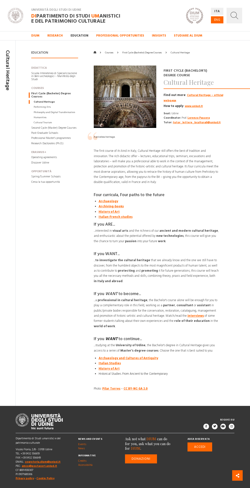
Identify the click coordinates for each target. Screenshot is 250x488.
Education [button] (79, 35)
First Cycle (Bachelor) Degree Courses (51, 95)
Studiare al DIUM (188, 35)
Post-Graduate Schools (44, 133)
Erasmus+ (38, 152)
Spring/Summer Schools (46, 177)
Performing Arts (42, 107)
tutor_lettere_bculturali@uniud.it (197, 122)
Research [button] (55, 35)
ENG (217, 20)
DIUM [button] (35, 35)
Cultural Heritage (44, 102)
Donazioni (141, 459)
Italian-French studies (116, 217)
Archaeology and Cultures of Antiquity (128, 358)
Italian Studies (110, 363)
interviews (196, 316)
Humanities (40, 117)
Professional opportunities (120, 35)
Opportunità (41, 171)
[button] (234, 15)
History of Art (109, 212)
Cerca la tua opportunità (45, 182)
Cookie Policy (45, 478)
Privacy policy (25, 478)
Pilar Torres (111, 388)
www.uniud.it (194, 106)
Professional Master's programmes (51, 138)
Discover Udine (40, 163)
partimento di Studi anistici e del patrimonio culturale (75, 18)
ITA (217, 11)
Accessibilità (85, 465)
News (81, 449)
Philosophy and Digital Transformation (54, 112)
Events (82, 445)
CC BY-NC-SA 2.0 (136, 388)
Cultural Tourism (43, 122)
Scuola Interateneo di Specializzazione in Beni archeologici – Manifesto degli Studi (54, 76)
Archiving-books (111, 206)
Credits (82, 461)
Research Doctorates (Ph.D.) (47, 143)
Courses (37, 88)
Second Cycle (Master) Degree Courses (53, 128)
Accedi (200, 447)
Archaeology (108, 201)
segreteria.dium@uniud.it (43, 462)
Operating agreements (44, 158)
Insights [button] (159, 35)
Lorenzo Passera (199, 118)
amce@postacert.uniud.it (39, 466)
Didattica (39, 68)
